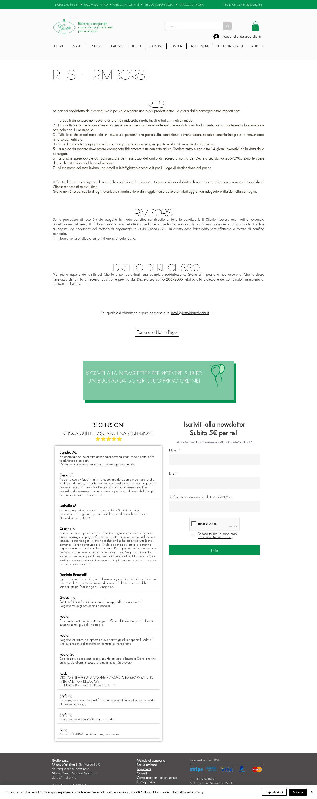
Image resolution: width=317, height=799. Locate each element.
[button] (255, 26)
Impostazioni (274, 792)
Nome (173, 450)
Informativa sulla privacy (187, 792)
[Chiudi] (311, 792)
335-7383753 (254, 4)
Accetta (298, 792)
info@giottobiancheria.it (136, 168)
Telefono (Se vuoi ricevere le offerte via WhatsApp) (200, 496)
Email (172, 473)
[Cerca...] (227, 26)
